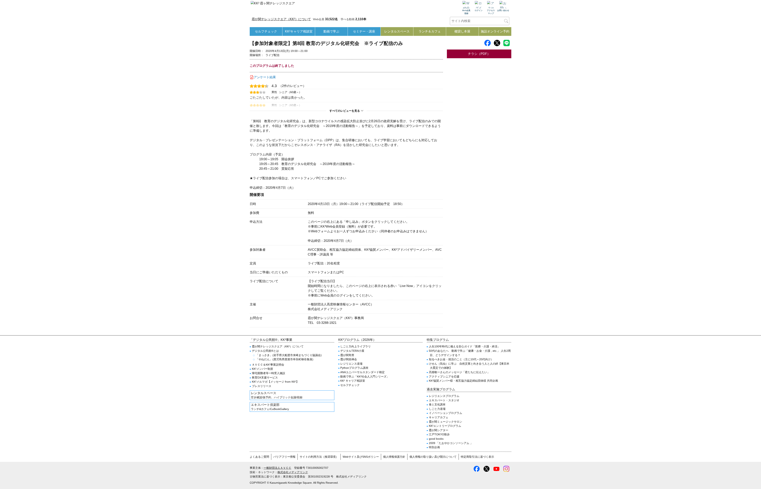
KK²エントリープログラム (445, 425)
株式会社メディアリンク (292, 472)
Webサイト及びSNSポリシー (361, 456)
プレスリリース (261, 386)
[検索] (506, 21)
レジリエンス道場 (351, 363)
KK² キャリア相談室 (352, 380)
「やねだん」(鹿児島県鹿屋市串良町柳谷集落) (284, 359)
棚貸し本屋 (462, 31)
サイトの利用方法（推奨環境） (319, 456)
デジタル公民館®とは (265, 350)
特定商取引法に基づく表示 (477, 456)
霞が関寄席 (347, 355)
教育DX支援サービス (265, 377)
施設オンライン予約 (495, 31)
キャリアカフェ (438, 417)
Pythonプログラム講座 (354, 367)
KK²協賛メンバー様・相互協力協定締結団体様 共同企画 (463, 380)
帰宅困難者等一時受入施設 (268, 373)
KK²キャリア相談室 (299, 31)
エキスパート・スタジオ (444, 400)
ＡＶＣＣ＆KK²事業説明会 (268, 364)
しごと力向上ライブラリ (355, 346)
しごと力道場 (437, 408)
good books (436, 438)
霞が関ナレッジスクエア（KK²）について (281, 19)
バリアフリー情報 (284, 456)
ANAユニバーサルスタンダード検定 (362, 372)
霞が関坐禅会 (348, 359)
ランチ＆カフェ (430, 31)
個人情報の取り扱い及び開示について (433, 456)
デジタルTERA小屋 (352, 350)
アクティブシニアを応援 (444, 376)
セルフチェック (266, 31)
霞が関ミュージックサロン (445, 421)
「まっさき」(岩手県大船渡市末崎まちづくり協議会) (289, 355)
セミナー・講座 (364, 31)
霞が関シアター (438, 430)
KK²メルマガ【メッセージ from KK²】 (275, 381)
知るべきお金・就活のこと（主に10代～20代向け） (461, 359)
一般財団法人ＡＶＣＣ (277, 467)
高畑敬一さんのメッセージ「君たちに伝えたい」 (459, 372)
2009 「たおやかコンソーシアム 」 (451, 443)
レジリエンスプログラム (444, 395)
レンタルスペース (397, 31)
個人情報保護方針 (394, 456)
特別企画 (434, 447)
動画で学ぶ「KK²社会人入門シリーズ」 (364, 376)
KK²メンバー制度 (262, 368)
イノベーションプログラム (445, 413)
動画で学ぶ (331, 31)
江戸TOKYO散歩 (439, 434)
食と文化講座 (437, 404)
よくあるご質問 (259, 456)
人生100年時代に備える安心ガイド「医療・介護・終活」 (464, 346)
